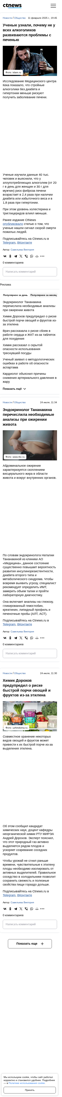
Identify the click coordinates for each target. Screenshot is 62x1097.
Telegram (9, 242)
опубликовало (13, 224)
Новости (8, 18)
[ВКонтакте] (5, 256)
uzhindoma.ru (20, 727)
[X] (21, 256)
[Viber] (26, 256)
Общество (20, 18)
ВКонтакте (24, 242)
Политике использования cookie (27, 1083)
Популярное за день (15, 295)
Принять (29, 1090)
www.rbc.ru (19, 456)
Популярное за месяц (43, 295)
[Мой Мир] (37, 256)
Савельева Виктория (22, 249)
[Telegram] (15, 256)
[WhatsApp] (31, 256)
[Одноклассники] (10, 256)
